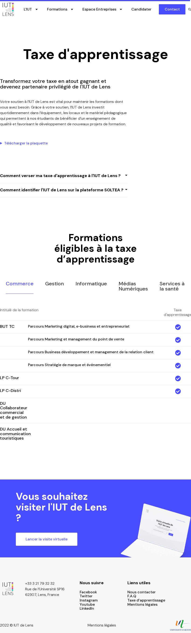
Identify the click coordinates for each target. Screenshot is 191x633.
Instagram (89, 600)
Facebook (88, 592)
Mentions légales (142, 604)
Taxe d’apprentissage (146, 600)
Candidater (141, 9)
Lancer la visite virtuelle (47, 539)
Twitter (86, 596)
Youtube (87, 604)
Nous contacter (141, 592)
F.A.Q (131, 596)
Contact (172, 9)
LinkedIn (87, 608)
